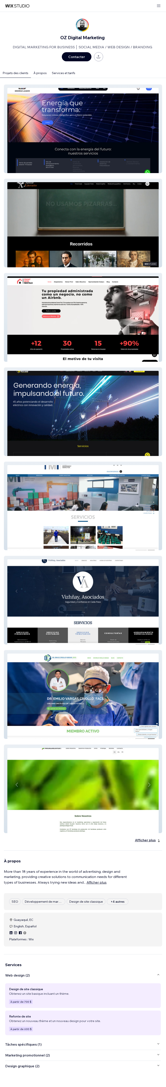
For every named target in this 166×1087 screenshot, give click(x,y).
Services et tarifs (63, 73)
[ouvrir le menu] (158, 6)
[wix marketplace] (17, 5)
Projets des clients (15, 73)
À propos (40, 73)
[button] (83, 128)
